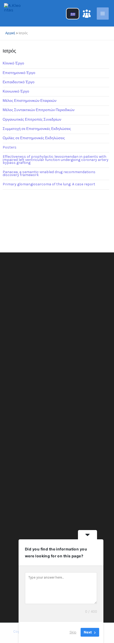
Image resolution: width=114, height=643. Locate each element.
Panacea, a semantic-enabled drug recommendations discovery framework (49, 173)
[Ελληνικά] (73, 16)
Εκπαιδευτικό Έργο (18, 82)
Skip (72, 632)
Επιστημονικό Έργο (19, 72)
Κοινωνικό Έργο (16, 91)
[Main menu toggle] (103, 13)
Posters (9, 147)
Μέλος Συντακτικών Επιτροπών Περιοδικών (38, 109)
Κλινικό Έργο (13, 63)
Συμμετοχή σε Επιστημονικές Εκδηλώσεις (37, 128)
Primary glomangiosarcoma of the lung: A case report (49, 184)
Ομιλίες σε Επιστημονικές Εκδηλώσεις (34, 138)
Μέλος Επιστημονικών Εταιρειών (29, 100)
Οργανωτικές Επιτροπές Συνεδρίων (32, 119)
